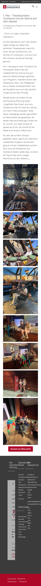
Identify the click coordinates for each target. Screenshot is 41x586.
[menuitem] (5, 1)
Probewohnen (23, 477)
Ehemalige (22, 537)
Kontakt (21, 475)
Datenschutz (5, 1)
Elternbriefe (22, 517)
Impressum (13, 1)
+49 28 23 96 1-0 (35, 1)
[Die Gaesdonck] (17, 6)
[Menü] (37, 7)
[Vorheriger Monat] (13, 483)
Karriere (21, 499)
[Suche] (32, 6)
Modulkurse (22, 485)
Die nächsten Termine (14, 465)
